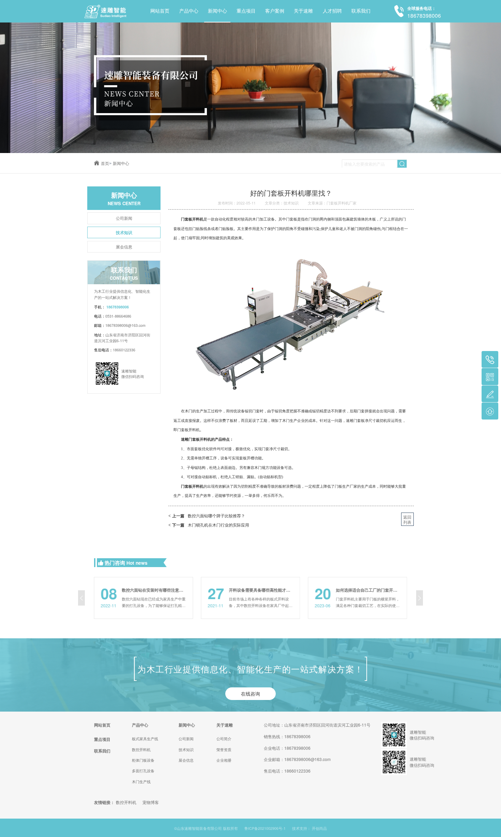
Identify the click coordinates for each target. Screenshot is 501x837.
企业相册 (223, 760)
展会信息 (124, 246)
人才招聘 (332, 11)
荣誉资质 (223, 749)
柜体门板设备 (143, 760)
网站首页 (159, 11)
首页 (106, 163)
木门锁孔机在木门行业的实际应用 (208, 525)
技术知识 (124, 232)
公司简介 (223, 738)
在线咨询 (250, 693)
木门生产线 (141, 781)
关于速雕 (303, 11)
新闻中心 (217, 11)
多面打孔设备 (143, 770)
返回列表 (407, 519)
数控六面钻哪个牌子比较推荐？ (206, 516)
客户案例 (274, 11)
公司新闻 (124, 218)
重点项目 (246, 11)
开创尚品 (319, 828)
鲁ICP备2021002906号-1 (265, 828)
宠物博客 (150, 802)
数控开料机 (141, 749)
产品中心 (188, 11)
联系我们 (360, 11)
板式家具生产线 (145, 738)
